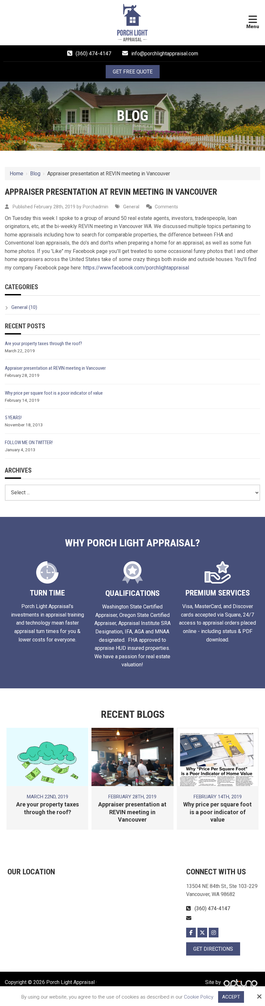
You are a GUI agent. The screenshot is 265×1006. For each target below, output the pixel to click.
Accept (231, 997)
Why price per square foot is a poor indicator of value (54, 393)
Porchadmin (95, 207)
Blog (35, 173)
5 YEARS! (13, 418)
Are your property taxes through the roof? (43, 343)
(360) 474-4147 (93, 53)
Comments (166, 207)
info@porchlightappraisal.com (164, 53)
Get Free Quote (133, 72)
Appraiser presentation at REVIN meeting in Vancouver (55, 368)
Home (16, 173)
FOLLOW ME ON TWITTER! (29, 442)
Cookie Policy (198, 997)
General (130, 207)
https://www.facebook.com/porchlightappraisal (136, 268)
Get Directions (213, 949)
